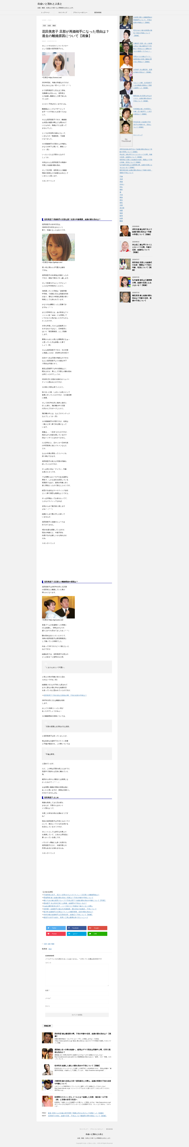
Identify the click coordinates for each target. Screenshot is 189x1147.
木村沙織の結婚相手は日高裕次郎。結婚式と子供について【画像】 (68, 915)
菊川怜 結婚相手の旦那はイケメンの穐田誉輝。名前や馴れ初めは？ (68, 912)
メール (48, 998)
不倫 (121, 176)
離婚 (52, 944)
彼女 (121, 200)
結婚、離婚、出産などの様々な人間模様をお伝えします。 (94, 1138)
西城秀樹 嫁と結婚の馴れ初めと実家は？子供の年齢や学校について (68, 897)
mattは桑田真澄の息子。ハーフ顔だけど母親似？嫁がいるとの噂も (68, 906)
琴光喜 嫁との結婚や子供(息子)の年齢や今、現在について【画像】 (142, 124)
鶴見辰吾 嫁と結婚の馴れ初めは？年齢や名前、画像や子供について (142, 298)
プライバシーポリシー (80, 12)
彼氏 (121, 202)
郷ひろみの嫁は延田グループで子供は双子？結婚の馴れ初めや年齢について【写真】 (75, 900)
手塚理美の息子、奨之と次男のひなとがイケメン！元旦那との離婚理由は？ (71, 895)
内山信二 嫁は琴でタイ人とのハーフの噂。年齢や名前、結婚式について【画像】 (142, 248)
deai (50, 949)
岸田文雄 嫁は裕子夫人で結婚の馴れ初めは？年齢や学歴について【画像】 (142, 231)
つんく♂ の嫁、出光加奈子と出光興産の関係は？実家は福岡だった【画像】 (142, 85)
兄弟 (121, 179)
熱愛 (121, 210)
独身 (121, 213)
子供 (121, 195)
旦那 (45, 944)
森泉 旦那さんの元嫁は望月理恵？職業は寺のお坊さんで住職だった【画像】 (76, 1113)
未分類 (122, 208)
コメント (48, 962)
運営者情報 (97, 12)
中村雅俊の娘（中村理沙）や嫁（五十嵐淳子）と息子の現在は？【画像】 (142, 111)
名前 (47, 990)
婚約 (121, 189)
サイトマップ (63, 12)
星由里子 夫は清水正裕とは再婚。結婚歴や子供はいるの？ (65, 903)
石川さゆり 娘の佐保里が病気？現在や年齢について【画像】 (142, 32)
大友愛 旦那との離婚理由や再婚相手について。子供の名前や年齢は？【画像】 (142, 19)
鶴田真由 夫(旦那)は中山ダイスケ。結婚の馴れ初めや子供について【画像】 (142, 98)
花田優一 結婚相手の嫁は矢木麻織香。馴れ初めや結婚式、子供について (70, 909)
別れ (121, 187)
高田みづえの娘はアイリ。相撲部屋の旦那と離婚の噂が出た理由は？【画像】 (142, 59)
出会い (122, 184)
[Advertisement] (58, 201)
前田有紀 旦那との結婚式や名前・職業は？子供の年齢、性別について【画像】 (142, 266)
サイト (47, 1006)
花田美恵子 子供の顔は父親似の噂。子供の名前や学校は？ (65, 695)
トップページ (45, 12)
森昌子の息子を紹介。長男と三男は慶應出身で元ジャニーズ (66, 917)
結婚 (49, 944)
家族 (121, 197)
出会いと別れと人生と (50, 3)
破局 (121, 216)
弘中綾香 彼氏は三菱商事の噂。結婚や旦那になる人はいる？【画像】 (142, 282)
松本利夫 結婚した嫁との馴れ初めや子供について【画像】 (78, 1066)
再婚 (121, 182)
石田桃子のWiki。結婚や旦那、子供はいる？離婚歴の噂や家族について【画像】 (77, 1116)
